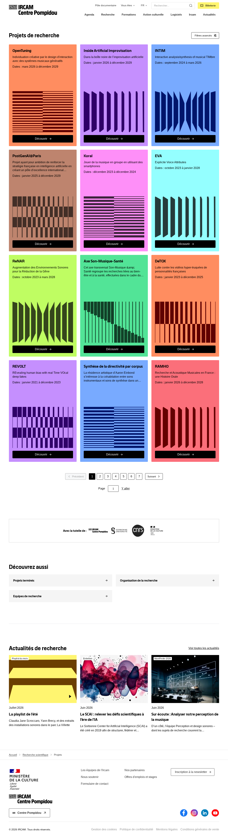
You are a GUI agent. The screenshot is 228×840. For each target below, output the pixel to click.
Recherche (108, 14)
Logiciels (176, 14)
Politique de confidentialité (136, 829)
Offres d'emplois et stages (141, 776)
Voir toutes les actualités (203, 648)
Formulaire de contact (94, 783)
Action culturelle (153, 14)
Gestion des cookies (104, 829)
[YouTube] (215, 813)
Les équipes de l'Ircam (95, 770)
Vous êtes (126, 5)
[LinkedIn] (205, 813)
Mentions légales (167, 829)
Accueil (13, 754)
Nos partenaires (135, 770)
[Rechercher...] (191, 5)
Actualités (209, 14)
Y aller (125, 488)
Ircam (192, 14)
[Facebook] (184, 813)
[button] (60, 580)
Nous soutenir (90, 776)
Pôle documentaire (105, 5)
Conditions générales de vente (199, 829)
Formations (129, 14)
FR (142, 5)
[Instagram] (194, 813)
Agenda (89, 14)
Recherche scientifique (35, 754)
